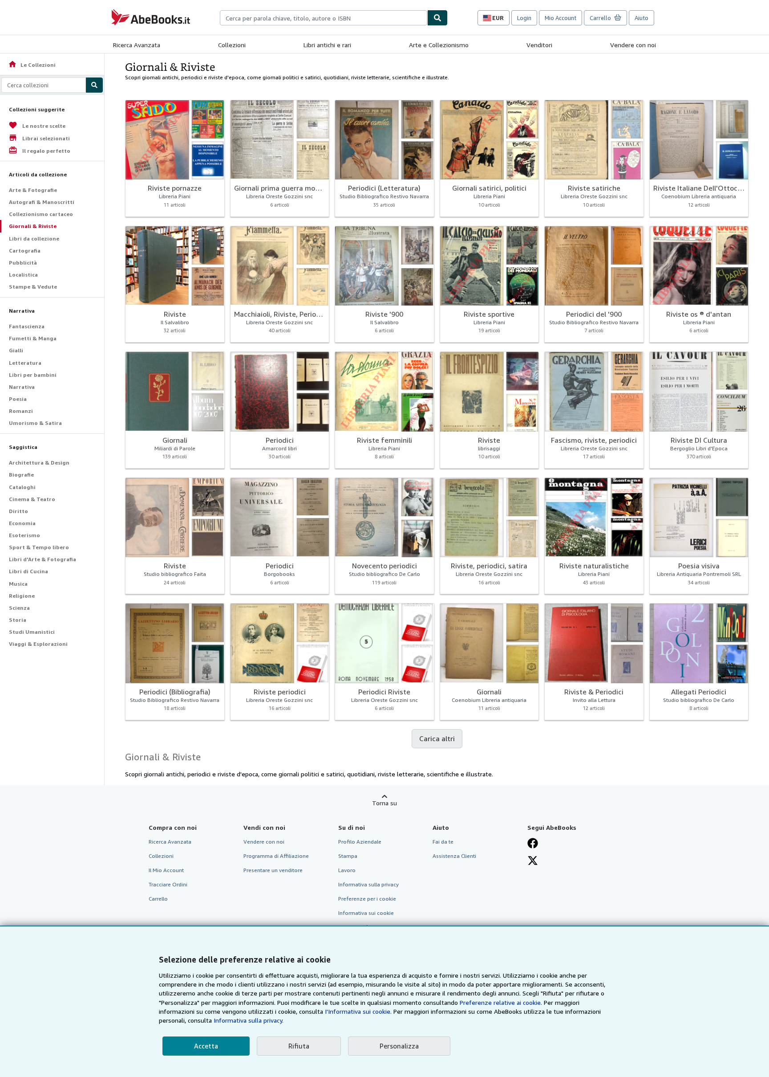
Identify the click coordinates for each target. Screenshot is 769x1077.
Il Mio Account (166, 870)
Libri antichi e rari (327, 45)
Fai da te (443, 841)
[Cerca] (437, 17)
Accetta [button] (206, 1046)
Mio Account (560, 17)
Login (524, 17)
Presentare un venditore (273, 870)
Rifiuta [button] (298, 1046)
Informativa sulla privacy (368, 884)
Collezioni (232, 45)
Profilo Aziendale (359, 841)
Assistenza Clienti (454, 856)
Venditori (539, 45)
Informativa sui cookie (366, 913)
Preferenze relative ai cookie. (501, 1002)
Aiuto (641, 17)
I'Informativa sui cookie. (358, 1011)
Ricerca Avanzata (136, 45)
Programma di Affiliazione (276, 856)
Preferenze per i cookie (367, 898)
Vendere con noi (633, 45)
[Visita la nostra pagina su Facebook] (532, 843)
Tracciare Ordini (168, 884)
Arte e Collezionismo (439, 45)
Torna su (384, 803)
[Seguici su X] (532, 860)
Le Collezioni (32, 64)
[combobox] (323, 17)
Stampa (347, 856)
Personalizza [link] (399, 1046)
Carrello (158, 898)
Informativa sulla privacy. (248, 1020)
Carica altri (437, 738)
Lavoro (347, 870)
